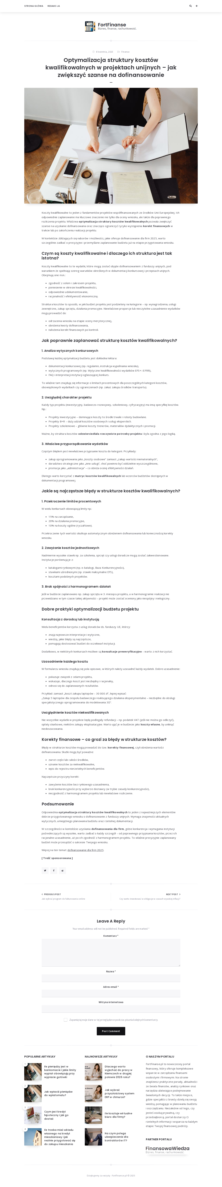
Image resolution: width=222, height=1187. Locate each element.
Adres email (111, 986)
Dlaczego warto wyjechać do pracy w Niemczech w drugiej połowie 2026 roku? (118, 1072)
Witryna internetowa (111, 1002)
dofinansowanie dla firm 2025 (85, 850)
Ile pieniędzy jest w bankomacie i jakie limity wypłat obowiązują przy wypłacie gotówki (60, 1072)
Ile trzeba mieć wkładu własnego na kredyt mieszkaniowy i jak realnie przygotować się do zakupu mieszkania (59, 1137)
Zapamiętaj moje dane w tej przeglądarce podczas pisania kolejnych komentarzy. (113, 1019)
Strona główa (33, 6)
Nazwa (111, 971)
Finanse (125, 51)
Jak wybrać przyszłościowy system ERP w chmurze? (119, 1093)
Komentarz (110, 935)
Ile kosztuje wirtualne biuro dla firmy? (118, 1115)
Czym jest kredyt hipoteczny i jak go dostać (56, 1115)
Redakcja (54, 6)
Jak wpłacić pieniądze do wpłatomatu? (58, 1093)
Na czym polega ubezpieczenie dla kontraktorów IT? (116, 1137)
